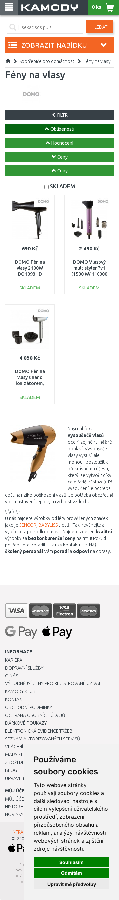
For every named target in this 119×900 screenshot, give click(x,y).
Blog (11, 770)
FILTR (62, 115)
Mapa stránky (20, 754)
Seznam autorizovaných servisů (42, 738)
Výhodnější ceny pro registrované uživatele (56, 683)
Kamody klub (20, 691)
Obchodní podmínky (28, 707)
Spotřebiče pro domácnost (47, 61)
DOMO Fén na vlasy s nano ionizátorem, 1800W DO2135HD (30, 383)
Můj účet (15, 799)
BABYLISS (48, 525)
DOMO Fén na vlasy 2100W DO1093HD (30, 268)
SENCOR (27, 525)
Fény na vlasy (97, 61)
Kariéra (13, 660)
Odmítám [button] (71, 873)
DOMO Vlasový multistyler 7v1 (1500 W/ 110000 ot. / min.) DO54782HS (89, 274)
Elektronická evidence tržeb (39, 731)
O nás (11, 675)
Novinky (14, 814)
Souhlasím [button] (72, 862)
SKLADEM (62, 186)
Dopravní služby (24, 668)
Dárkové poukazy (26, 723)
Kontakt (14, 699)
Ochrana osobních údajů (35, 715)
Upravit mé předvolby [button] (71, 884)
